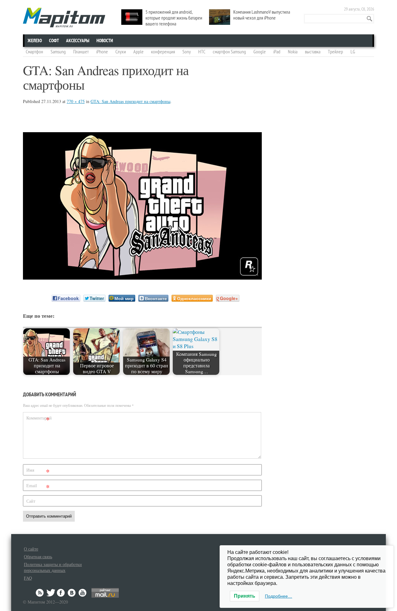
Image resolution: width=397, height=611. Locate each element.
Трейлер (335, 52)
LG (352, 52)
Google (259, 52)
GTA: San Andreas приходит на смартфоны (130, 101)
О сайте (31, 549)
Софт (54, 40)
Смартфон (34, 52)
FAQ (28, 578)
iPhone (102, 52)
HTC (201, 52)
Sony (186, 52)
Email (38, 486)
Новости (104, 40)
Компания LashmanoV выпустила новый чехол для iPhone (261, 15)
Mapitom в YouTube (82, 593)
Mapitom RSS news (40, 593)
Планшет (81, 52)
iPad (276, 52)
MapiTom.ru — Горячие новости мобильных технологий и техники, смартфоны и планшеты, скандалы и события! (64, 17)
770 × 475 (76, 101)
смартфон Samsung (229, 52)
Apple (138, 52)
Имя (38, 471)
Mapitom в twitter (51, 593)
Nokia (292, 52)
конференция (163, 52)
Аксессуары (77, 40)
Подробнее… (278, 596)
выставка (312, 52)
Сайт (30, 501)
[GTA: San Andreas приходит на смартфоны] (142, 277)
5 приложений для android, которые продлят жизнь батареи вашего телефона (173, 18)
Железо (35, 40)
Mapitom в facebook (61, 593)
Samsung (58, 52)
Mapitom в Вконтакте (72, 593)
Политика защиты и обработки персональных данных (53, 567)
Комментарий (38, 419)
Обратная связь (38, 556)
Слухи (120, 52)
